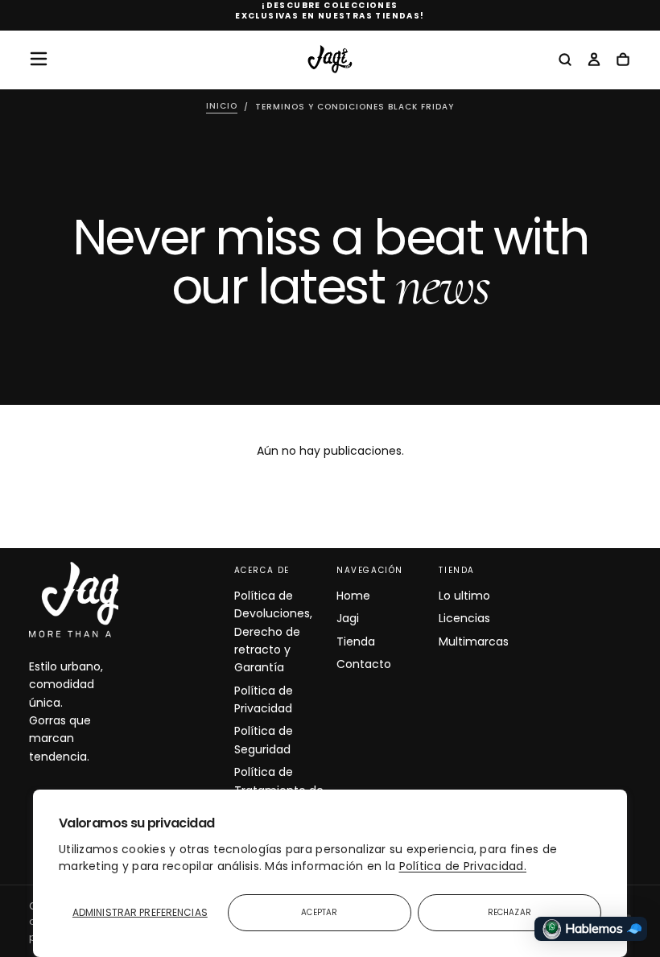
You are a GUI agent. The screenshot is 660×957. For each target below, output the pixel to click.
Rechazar (509, 912)
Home (353, 596)
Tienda (355, 641)
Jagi (347, 618)
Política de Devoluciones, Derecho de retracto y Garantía (273, 632)
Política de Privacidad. (462, 866)
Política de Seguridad (263, 740)
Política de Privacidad (263, 699)
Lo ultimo (464, 596)
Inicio (221, 107)
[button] (38, 58)
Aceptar (319, 912)
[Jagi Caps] (93, 599)
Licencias (464, 618)
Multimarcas (474, 641)
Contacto (363, 664)
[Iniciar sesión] (594, 60)
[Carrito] (623, 60)
